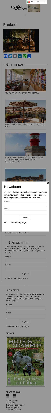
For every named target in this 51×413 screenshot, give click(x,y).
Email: (6, 209)
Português (34, 2)
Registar (25, 217)
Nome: (7, 201)
